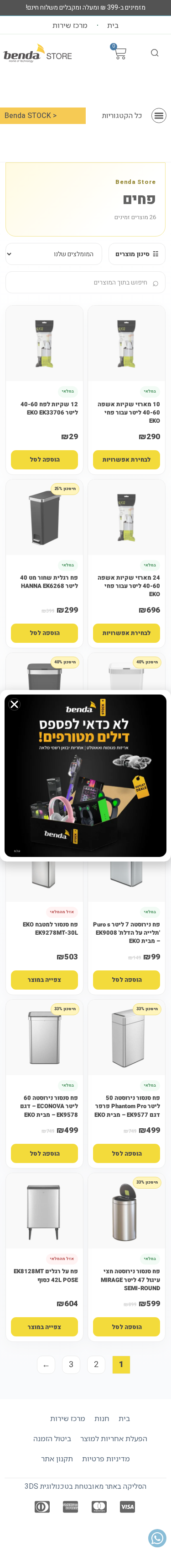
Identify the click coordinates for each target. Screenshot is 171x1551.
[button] (14, 704)
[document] (85, 775)
